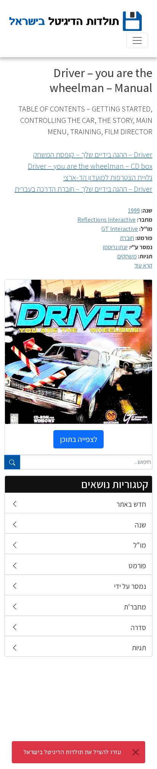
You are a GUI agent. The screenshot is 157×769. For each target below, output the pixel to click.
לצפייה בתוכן (78, 439)
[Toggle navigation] (137, 40)
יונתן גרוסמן (115, 247)
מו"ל (139, 545)
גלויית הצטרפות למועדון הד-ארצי (107, 177)
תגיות (139, 648)
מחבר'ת (135, 607)
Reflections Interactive (106, 220)
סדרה (138, 627)
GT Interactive (119, 229)
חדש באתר (131, 504)
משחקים (127, 256)
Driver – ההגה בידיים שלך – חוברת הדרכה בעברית (83, 189)
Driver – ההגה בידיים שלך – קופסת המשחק (92, 155)
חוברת (127, 238)
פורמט (137, 566)
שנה (140, 525)
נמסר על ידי (130, 586)
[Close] (136, 752)
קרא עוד (143, 265)
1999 (134, 210)
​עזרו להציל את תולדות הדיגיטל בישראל (72, 752)
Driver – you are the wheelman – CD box (90, 166)
